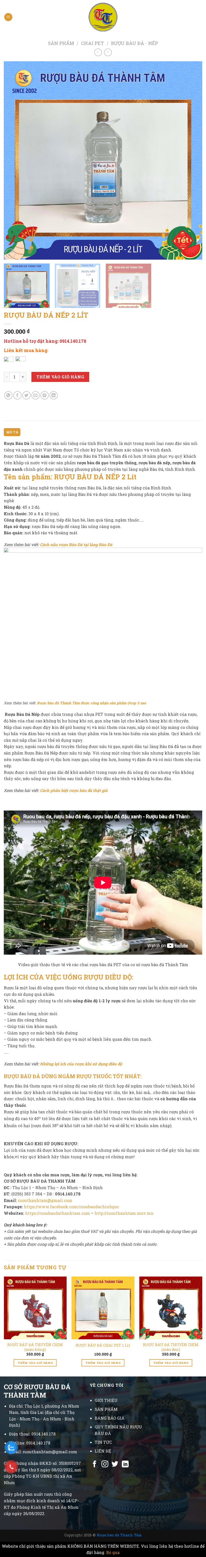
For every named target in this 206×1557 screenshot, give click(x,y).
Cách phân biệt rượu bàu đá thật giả (74, 790)
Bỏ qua (113, 1552)
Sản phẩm (61, 43)
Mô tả (12, 432)
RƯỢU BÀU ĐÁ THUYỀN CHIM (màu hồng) (35, 1347)
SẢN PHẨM (106, 1409)
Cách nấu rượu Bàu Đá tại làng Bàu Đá (76, 544)
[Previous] (14, 160)
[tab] (12, 432)
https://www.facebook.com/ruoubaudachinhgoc (71, 1206)
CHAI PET (92, 43)
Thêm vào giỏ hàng (60, 376)
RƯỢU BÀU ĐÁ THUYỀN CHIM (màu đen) (170, 1347)
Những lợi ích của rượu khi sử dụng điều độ (81, 1063)
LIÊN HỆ (103, 1451)
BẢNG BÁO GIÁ (110, 1418)
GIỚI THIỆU (106, 1400)
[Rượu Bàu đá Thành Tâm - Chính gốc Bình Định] (103, 17)
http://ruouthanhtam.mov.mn (123, 1213)
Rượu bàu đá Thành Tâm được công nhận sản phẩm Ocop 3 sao (91, 703)
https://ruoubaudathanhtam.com (57, 1213)
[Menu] (8, 17)
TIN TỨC (103, 1442)
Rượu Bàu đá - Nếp (134, 43)
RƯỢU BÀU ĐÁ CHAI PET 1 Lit (103, 1345)
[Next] (191, 160)
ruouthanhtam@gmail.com (45, 1200)
